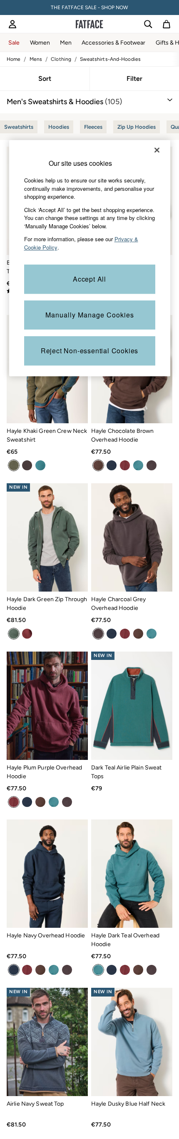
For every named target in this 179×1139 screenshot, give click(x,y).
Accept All (89, 279)
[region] (89, 258)
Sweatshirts (18, 127)
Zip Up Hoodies (136, 127)
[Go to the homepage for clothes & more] (89, 24)
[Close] (157, 150)
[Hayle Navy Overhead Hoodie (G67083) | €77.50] (47, 873)
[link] (12, 24)
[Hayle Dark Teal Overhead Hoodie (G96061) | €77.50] (131, 873)
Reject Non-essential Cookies (89, 351)
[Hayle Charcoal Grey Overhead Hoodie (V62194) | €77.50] (131, 537)
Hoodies (58, 127)
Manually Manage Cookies (89, 315)
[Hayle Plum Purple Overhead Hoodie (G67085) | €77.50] (47, 706)
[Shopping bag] (166, 24)
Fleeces (93, 127)
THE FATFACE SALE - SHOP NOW (89, 7)
